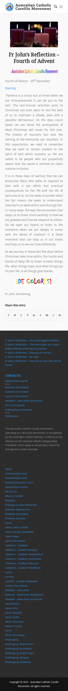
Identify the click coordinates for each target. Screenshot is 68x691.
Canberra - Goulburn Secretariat (23, 558)
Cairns (8, 522)
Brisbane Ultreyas (15, 518)
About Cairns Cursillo (16, 527)
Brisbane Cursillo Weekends (21, 504)
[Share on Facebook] (8, 315)
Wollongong (11, 639)
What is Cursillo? (14, 496)
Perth (8, 630)
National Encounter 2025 (19, 482)
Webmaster (12, 416)
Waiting (10, 88)
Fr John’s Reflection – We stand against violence (32, 340)
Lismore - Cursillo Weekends (21, 581)
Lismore (9, 576)
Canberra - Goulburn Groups (21, 549)
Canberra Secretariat (17, 391)
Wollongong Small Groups (19, 653)
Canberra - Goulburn (16, 545)
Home (8, 572)
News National (13, 612)
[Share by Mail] (59, 315)
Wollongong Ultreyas (17, 657)
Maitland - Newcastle (17, 590)
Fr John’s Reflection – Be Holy (22, 356)
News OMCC (12, 617)
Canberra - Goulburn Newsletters (24, 554)
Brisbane (10, 500)
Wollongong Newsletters (19, 644)
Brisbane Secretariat (16, 387)
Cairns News (12, 536)
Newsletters (12, 603)
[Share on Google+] (21, 315)
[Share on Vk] (47, 315)
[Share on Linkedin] (34, 315)
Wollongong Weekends (18, 662)
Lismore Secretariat (16, 396)
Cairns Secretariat (15, 540)
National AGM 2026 (16, 478)
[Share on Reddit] (53, 315)
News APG (11, 608)
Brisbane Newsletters (17, 509)
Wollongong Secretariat (18, 409)
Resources (11, 491)
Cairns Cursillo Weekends (19, 531)
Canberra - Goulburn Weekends (23, 567)
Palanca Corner (13, 626)
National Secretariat (16, 380)
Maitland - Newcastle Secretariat (23, 599)
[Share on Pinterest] (28, 315)
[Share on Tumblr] (40, 315)
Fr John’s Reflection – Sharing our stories (28, 352)
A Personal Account (16, 473)
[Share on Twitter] (15, 315)
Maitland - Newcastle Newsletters (24, 594)
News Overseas (14, 621)
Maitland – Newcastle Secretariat (24, 400)
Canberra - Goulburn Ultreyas (21, 563)
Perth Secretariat (15, 405)
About (8, 469)
